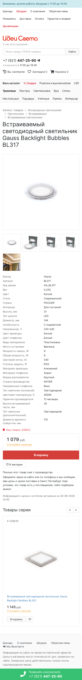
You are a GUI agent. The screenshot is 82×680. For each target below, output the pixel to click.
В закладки (16, 464)
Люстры (24, 90)
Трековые (9, 90)
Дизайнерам (10, 26)
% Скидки (29, 83)
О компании (37, 11)
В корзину (41, 455)
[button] (70, 510)
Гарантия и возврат (59, 18)
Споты (66, 90)
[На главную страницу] (22, 38)
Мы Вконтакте (15, 646)
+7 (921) (19, 60)
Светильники (41, 90)
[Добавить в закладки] (30, 619)
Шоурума (41, 3)
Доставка (25, 18)
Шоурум (21, 11)
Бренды (8, 11)
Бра (56, 90)
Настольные (11, 98)
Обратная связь (58, 11)
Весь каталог (11, 83)
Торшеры (28, 98)
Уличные (43, 98)
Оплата (39, 18)
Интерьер (71, 98)
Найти (72, 51)
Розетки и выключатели (55, 83)
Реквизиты (9, 18)
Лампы (57, 98)
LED (76, 83)
